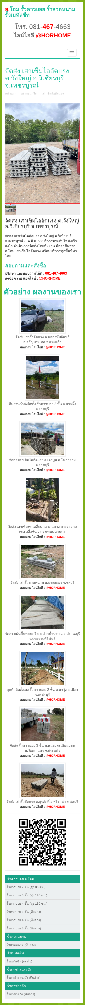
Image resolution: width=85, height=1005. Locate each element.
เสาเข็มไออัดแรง (53, 93)
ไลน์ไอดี (42, 35)
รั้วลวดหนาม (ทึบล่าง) (21, 945)
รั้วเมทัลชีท (15, 953)
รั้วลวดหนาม (17, 937)
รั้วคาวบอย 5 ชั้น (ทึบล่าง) (24, 928)
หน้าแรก (10, 93)
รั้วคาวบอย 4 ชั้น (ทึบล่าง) (24, 920)
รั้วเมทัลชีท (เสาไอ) (19, 961)
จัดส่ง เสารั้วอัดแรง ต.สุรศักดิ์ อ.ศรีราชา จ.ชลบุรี (42, 801)
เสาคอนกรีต (29, 93)
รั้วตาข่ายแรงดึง (19, 970)
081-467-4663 (56, 273)
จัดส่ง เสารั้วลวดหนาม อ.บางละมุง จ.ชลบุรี (42, 582)
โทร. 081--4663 (42, 26)
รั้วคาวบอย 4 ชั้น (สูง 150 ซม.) (27, 903)
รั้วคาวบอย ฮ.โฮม (20, 879)
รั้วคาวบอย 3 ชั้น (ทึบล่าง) (24, 912)
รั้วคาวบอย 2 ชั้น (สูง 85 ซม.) (26, 887)
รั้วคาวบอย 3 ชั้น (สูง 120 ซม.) (27, 895)
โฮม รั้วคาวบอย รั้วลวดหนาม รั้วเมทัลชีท (40, 12)
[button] (42, 842)
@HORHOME (50, 278)
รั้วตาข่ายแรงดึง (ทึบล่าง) (23, 977)
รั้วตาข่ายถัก (16, 986)
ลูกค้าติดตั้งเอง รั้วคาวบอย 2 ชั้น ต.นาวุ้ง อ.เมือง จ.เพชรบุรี (42, 692)
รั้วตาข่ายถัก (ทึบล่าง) (21, 994)
